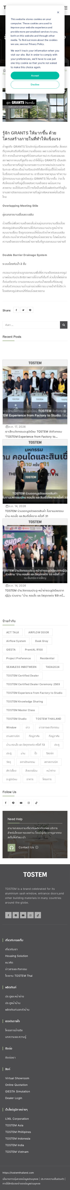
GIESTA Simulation (17, 1091)
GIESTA (11, 649)
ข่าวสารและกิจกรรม (49, 727)
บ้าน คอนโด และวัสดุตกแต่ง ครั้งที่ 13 (25, 744)
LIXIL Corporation (17, 1118)
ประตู (56, 744)
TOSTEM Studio (16, 718)
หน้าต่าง (51, 770)
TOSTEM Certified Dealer (22, 675)
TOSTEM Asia (14, 1125)
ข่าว (28, 727)
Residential (47, 658)
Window (11, 727)
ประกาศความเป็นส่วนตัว (53, 1178)
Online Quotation (16, 1084)
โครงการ (47, 779)
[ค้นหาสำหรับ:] (35, 325)
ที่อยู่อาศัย (34, 736)
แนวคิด (9, 962)
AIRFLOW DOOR (38, 632)
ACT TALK (12, 632)
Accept (35, 75)
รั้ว (35, 753)
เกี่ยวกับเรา (11, 949)
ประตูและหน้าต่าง (14, 996)
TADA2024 (52, 667)
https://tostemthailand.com (18, 1172)
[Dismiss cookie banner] (58, 13)
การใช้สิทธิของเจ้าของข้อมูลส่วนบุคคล (21, 1183)
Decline (35, 84)
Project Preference (18, 658)
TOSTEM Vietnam (17, 1151)
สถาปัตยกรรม (27, 762)
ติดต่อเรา (10, 1057)
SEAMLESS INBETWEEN (21, 667)
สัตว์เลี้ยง (11, 770)
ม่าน (23, 753)
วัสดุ (8, 762)
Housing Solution (16, 956)
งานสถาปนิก (13, 736)
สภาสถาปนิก (51, 762)
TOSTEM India (14, 1145)
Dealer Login (13, 1098)
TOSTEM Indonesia (17, 1138)
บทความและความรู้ (15, 1037)
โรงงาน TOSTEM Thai (18, 975)
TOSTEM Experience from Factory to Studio (34, 692)
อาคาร (30, 779)
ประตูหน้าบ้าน (12, 1003)
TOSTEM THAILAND (48, 718)
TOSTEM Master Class (20, 710)
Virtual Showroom (17, 1078)
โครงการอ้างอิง (14, 1030)
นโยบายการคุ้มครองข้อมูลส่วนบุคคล (20, 1178)
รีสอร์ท (50, 753)
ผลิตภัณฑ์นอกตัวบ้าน (17, 1009)
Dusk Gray (41, 641)
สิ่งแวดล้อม (31, 770)
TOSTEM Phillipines (18, 1132)
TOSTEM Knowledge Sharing (24, 701)
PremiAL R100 (34, 649)
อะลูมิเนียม (11, 779)
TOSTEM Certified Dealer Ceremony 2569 (33, 684)
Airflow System (16, 641)
